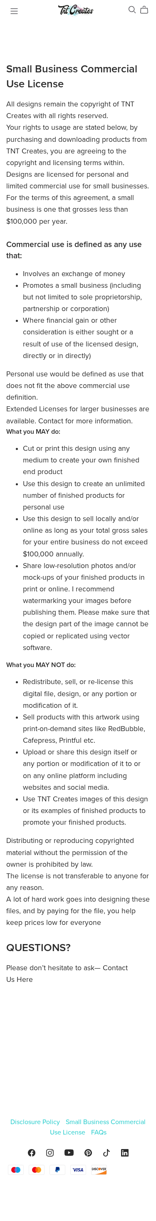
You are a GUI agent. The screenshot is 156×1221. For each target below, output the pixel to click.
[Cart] (147, 10)
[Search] (132, 10)
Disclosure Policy (36, 1122)
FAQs (98, 1132)
